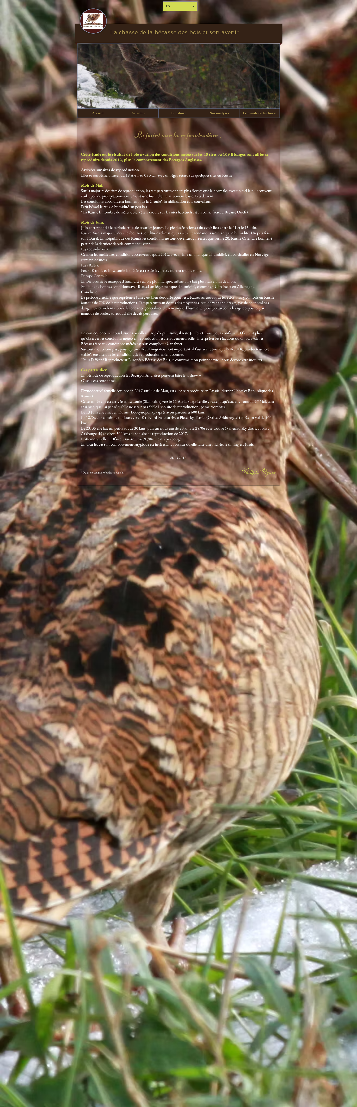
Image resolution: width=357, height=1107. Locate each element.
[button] (138, 113)
